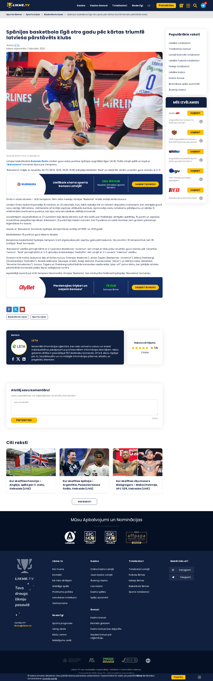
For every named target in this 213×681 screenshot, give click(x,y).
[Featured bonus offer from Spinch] (181, 6)
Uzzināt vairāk (49, 678)
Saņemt (195, 113)
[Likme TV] (19, 5)
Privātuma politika (62, 591)
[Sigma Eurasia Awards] (90, 537)
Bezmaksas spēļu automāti (184, 83)
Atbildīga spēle (60, 586)
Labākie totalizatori (179, 43)
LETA (16, 45)
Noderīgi (137, 5)
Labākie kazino (177, 72)
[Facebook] (9, 309)
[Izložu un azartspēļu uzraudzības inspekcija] (71, 660)
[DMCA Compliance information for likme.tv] (130, 660)
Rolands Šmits (39, 161)
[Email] (22, 309)
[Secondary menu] (188, 5)
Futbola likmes (137, 574)
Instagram (185, 570)
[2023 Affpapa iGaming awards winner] (136, 537)
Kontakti (57, 574)
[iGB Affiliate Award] (70, 537)
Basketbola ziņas (53, 14)
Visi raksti (84, 501)
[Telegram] (203, 5)
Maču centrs (59, 634)
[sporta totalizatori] (24, 599)
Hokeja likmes (136, 580)
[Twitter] (15, 309)
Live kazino (96, 586)
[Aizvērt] (199, 677)
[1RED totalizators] (201, 198)
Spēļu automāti (99, 597)
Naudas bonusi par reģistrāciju (101, 636)
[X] (18, 359)
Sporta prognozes (62, 623)
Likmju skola (59, 629)
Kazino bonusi (99, 5)
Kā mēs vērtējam (62, 580)
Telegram (185, 577)
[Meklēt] (195, 5)
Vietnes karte (59, 603)
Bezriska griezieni (100, 623)
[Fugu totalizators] (201, 179)
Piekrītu (178, 677)
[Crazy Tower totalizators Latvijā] (201, 140)
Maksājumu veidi (61, 640)
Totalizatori (119, 5)
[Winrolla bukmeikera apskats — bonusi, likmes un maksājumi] (201, 159)
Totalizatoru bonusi (180, 48)
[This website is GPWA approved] (108, 660)
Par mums (58, 569)
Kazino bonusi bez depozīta (105, 629)
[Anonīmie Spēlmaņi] (92, 660)
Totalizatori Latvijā (139, 569)
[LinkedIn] (24, 359)
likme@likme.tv (23, 625)
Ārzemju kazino (177, 89)
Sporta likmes (14, 14)
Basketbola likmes (139, 586)
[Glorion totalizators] (201, 121)
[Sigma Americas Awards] (110, 537)
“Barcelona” (14, 164)
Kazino (81, 5)
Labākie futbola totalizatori (184, 60)
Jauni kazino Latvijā (101, 574)
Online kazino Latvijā (102, 569)
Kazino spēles (98, 591)
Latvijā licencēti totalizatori (184, 54)
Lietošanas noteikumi (64, 597)
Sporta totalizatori (139, 591)
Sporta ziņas (33, 14)
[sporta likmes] (24, 569)
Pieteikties (166, 5)
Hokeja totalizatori (179, 66)
